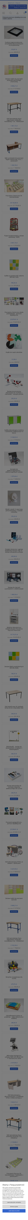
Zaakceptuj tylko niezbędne (14, 1202)
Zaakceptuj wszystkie (14, 1210)
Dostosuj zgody (14, 1206)
